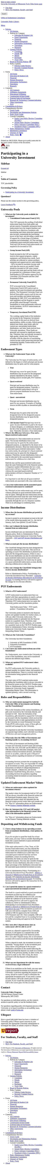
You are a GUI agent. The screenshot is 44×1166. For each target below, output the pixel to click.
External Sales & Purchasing (20, 1125)
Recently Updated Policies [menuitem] (23, 68)
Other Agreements (16, 1129)
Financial (17, 1066)
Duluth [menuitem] (16, 54)
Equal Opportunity (21, 1064)
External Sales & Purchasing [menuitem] (20, 98)
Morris (16, 1082)
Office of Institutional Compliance (13, 18)
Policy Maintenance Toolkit (20, 1155)
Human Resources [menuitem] (21, 41)
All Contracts (14, 1116)
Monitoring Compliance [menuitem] (18, 131)
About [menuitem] (7, 137)
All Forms (13, 1100)
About (7, 1163)
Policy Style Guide (16, 1141)
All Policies (14, 1058)
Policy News (19, 1096)
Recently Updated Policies (23, 1094)
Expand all (5, 168)
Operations (18, 1072)
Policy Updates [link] (15, 64)
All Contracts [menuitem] (14, 90)
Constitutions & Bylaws (13, 1133)
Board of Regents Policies (19, 1088)
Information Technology (23, 1070)
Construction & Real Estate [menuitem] (19, 96)
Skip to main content (8, 2)
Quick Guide (14, 1137)
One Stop (8, 8)
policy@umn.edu (17, 1010)
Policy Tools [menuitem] (14, 135)
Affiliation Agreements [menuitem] (18, 92)
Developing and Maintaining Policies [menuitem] (23, 112)
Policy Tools (14, 1161)
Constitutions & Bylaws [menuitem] (13, 106)
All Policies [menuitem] (14, 31)
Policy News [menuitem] (19, 70)
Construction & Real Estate (19, 1123)
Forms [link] (7, 72)
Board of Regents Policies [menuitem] (19, 62)
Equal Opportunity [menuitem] (21, 37)
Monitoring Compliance (18, 1157)
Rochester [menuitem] (18, 58)
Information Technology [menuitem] (23, 43)
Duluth (16, 1080)
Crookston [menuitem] (18, 51)
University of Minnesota (22, 1048)
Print (4, 148)
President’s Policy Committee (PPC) (27, 1153)
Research (17, 1074)
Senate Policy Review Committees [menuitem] (26, 122)
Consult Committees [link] (17, 116)
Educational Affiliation (18, 1121)
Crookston (18, 1078)
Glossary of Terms (16, 1159)
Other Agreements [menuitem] (16, 102)
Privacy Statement (12, 1052)
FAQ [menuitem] (12, 104)
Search (4, 14)
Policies (8, 1056)
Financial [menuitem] (17, 39)
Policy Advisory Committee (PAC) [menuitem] (26, 124)
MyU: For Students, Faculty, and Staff (19, 10)
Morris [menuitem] (16, 56)
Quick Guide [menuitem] (14, 110)
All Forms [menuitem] (13, 74)
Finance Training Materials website (22, 805)
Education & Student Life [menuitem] (23, 35)
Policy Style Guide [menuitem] (16, 114)
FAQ (12, 1131)
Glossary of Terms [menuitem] (16, 133)
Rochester (18, 1084)
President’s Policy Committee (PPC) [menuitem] (27, 127)
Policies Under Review (22, 1092)
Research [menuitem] (17, 47)
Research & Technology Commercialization (25, 1127)
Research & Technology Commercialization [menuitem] (25, 100)
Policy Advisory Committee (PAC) (26, 1151)
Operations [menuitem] (18, 45)
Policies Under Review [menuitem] (22, 66)
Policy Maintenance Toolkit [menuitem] (20, 129)
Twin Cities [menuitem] (18, 60)
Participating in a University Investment (19, 192)
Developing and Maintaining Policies (23, 1139)
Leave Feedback (7, 205)
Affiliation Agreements (18, 1118)
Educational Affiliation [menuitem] (18, 94)
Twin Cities (18, 1086)
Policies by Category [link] (17, 33)
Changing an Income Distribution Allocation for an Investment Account (24, 578)
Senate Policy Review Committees (26, 1149)
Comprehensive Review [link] (14, 108)
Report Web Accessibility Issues (28, 1052)
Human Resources (21, 1068)
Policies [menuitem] (8, 29)
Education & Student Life (23, 1062)
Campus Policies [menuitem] (16, 49)
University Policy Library (10, 22)
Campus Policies (16, 1076)
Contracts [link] (8, 88)
